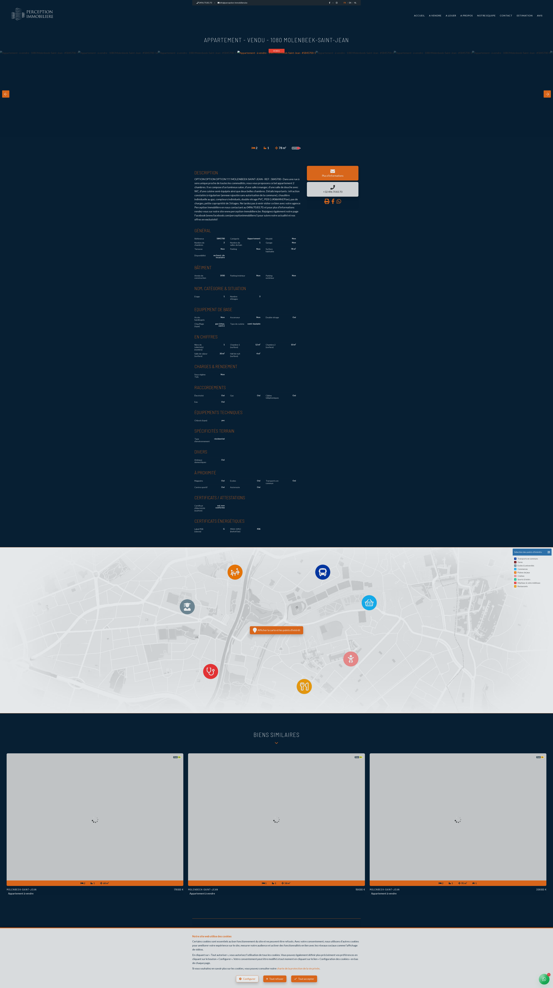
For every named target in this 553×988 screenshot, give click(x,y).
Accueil (419, 15)
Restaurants (523, 586)
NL (355, 3)
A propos (466, 15)
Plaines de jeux (524, 572)
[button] (532, 552)
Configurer (249, 978)
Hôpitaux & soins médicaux (529, 583)
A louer (451, 15)
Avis (539, 15)
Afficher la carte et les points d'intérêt (278, 630)
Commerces (523, 569)
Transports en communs (528, 559)
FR (345, 3)
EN (350, 3)
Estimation (525, 15)
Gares (520, 562)
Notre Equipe (486, 15)
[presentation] (5, 94)
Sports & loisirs (524, 579)
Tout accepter (306, 978)
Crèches (521, 576)
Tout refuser (276, 978)
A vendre (435, 15)
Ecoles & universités (526, 565)
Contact (506, 15)
